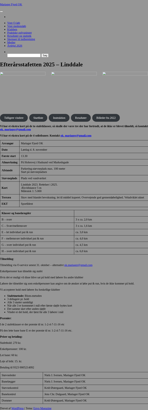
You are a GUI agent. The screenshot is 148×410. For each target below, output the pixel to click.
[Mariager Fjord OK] (8, 16)
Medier (11, 42)
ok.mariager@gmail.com (78, 265)
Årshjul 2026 (14, 45)
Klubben (12, 29)
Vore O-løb (13, 22)
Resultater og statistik (19, 35)
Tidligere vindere (13, 117)
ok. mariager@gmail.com (15, 129)
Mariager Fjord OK (11, 4)
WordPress (17, 408)
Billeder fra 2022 (106, 117)
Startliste (38, 117)
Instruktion (59, 117)
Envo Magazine (42, 408)
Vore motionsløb (16, 26)
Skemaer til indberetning (21, 39)
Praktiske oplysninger (19, 32)
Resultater (80, 117)
